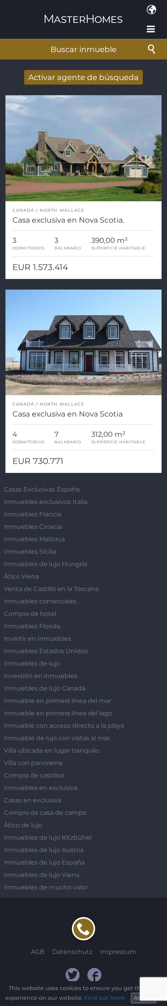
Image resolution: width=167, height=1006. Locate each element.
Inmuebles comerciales (40, 601)
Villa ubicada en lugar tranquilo (51, 750)
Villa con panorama (33, 763)
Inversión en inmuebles (40, 676)
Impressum (118, 951)
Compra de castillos (34, 775)
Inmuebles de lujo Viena (41, 875)
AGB (37, 951)
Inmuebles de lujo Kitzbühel (48, 837)
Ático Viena (21, 576)
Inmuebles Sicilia (30, 551)
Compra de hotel (30, 613)
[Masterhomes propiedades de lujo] (83, 12)
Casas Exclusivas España (42, 489)
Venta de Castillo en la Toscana (51, 589)
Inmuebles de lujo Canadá (44, 688)
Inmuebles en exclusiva (40, 788)
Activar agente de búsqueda (83, 77)
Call (83, 928)
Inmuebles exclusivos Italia (45, 502)
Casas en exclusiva (32, 800)
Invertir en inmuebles (37, 638)
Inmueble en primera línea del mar (57, 700)
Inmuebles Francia (32, 514)
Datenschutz (72, 951)
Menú (151, 29)
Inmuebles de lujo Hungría (45, 564)
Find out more (104, 997)
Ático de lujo (23, 825)
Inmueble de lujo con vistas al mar (57, 738)
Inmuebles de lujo (32, 663)
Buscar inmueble (83, 49)
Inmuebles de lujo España (44, 862)
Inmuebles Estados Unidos (46, 651)
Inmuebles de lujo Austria (44, 850)
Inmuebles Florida (32, 626)
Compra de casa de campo (45, 812)
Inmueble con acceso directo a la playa (64, 725)
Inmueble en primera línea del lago (58, 713)
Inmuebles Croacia (33, 526)
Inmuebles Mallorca (34, 539)
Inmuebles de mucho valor (46, 887)
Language (151, 9)
